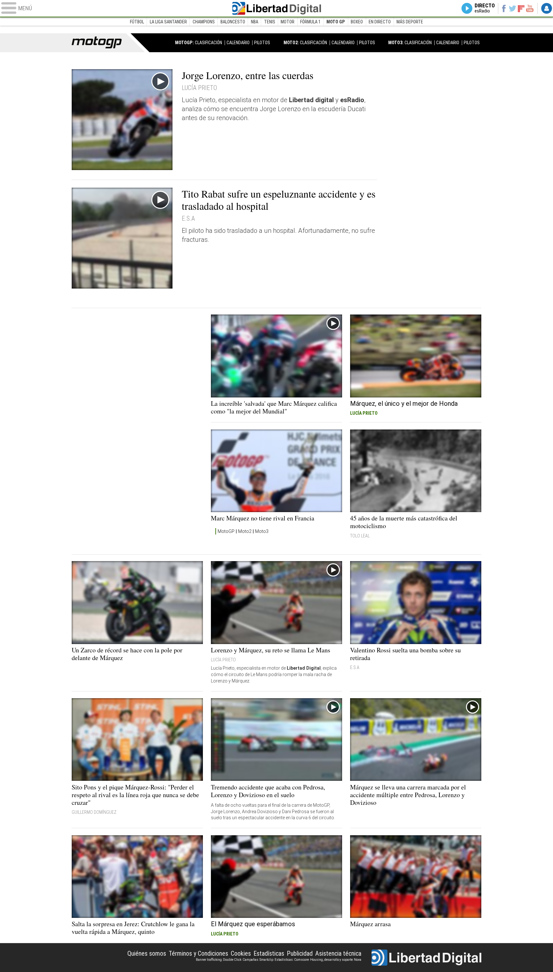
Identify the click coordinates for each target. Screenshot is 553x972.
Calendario (238, 42)
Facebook (503, 8)
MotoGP (226, 531)
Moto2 (245, 531)
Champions (204, 21)
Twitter (512, 8)
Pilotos (262, 42)
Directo (485, 8)
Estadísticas (268, 953)
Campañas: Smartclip (258, 959)
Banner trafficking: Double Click (218, 959)
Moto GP (335, 21)
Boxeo (357, 21)
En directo (380, 21)
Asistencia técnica (338, 953)
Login (546, 8)
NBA (254, 21)
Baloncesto (232, 21)
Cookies (241, 953)
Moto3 (261, 531)
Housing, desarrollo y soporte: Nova (335, 959)
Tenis (269, 21)
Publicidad (300, 953)
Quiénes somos (146, 953)
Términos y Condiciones (198, 953)
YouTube (529, 8)
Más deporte (410, 21)
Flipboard (521, 8)
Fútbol (137, 21)
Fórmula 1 (310, 21)
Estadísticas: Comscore (292, 959)
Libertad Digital (276, 8)
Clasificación (208, 42)
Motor (287, 21)
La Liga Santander (168, 21)
